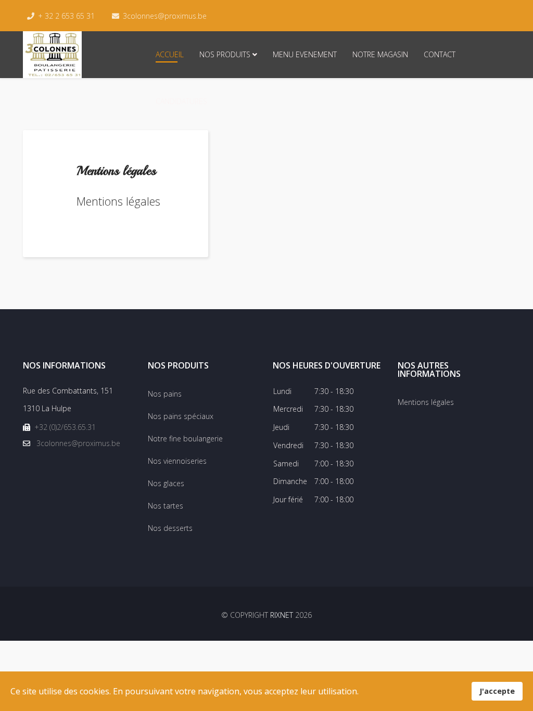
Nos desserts (170, 528)
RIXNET (281, 615)
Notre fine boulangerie (185, 438)
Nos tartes (165, 506)
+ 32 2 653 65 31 (66, 16)
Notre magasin (380, 54)
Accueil (170, 54)
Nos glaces (166, 483)
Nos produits (224, 54)
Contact (439, 54)
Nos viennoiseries (177, 461)
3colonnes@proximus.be (165, 16)
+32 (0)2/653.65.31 (65, 427)
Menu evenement (305, 54)
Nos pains (165, 394)
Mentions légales (426, 402)
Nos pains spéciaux (180, 416)
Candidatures (181, 101)
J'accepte (497, 691)
